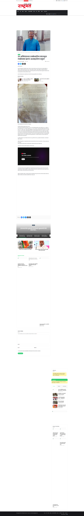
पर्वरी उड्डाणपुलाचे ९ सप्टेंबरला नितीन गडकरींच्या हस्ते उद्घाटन (55, 434)
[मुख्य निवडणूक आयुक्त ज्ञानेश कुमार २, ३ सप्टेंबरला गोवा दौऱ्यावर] (63, 430)
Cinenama (45, 11)
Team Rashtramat (20, 61)
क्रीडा (34, 11)
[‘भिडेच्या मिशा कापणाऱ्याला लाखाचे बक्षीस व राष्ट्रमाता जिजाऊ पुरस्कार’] (55, 406)
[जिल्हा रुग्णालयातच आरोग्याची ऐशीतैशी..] (55, 402)
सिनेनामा (39, 11)
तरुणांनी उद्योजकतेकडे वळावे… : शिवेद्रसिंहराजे (61, 398)
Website (35, 347)
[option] (33, 229)
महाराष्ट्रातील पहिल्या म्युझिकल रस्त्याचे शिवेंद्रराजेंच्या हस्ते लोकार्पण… (33, 264)
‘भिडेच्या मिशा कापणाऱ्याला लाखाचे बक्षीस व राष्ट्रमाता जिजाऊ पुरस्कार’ (62, 406)
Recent (59, 386)
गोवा (20, 11)
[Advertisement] (42, 23)
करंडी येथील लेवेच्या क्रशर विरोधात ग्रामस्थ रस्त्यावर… (33, 229)
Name (19, 344)
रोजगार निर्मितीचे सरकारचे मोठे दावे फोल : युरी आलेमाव (62, 390)
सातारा (23, 52)
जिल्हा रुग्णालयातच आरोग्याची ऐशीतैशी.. (61, 402)
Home (18, 11)
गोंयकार (42, 11)
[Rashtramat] (24, 5)
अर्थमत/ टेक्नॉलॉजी (30, 11)
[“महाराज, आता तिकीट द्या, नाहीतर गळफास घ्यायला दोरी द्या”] (20, 80)
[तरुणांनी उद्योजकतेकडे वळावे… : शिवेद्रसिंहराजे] (55, 398)
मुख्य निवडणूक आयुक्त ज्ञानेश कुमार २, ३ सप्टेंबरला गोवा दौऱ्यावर (63, 434)
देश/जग (23, 11)
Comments (64, 386)
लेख (36, 11)
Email (19, 347)
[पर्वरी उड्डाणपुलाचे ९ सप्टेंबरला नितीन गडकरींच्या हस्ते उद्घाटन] (56, 430)
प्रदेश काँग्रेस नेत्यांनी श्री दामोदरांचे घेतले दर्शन (34, 0)
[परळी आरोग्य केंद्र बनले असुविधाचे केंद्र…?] (36, 80)
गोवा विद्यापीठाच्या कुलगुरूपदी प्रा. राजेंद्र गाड (56, 505)
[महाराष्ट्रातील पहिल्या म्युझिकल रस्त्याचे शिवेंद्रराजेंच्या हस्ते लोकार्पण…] (33, 260)
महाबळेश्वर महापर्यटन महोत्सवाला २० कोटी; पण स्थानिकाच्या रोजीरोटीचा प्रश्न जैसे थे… (22, 265)
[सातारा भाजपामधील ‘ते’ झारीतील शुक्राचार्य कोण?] (44, 290)
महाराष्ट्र (26, 11)
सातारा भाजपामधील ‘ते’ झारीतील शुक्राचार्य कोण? (44, 324)
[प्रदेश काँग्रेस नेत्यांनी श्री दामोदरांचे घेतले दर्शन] (63, 440)
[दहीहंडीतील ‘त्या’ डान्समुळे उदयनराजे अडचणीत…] (55, 394)
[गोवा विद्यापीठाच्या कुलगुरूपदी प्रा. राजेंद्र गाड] (56, 471)
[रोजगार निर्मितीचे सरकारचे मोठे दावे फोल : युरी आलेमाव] (55, 390)
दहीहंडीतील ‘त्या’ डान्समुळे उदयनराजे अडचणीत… (62, 394)
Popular (54, 386)
